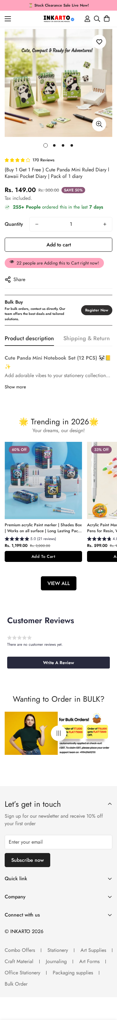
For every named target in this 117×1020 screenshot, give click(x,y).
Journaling (56, 961)
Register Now (96, 310)
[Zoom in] (99, 124)
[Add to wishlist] (99, 42)
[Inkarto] (58, 19)
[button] (106, 18)
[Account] (87, 18)
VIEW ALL (58, 583)
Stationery (57, 950)
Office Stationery (22, 972)
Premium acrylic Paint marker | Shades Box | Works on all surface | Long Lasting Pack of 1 (43, 528)
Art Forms (89, 961)
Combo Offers (20, 950)
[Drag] (58, 733)
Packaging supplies (73, 972)
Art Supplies (93, 950)
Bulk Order (16, 983)
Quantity (14, 224)
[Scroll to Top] (106, 987)
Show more (15, 387)
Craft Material (19, 961)
